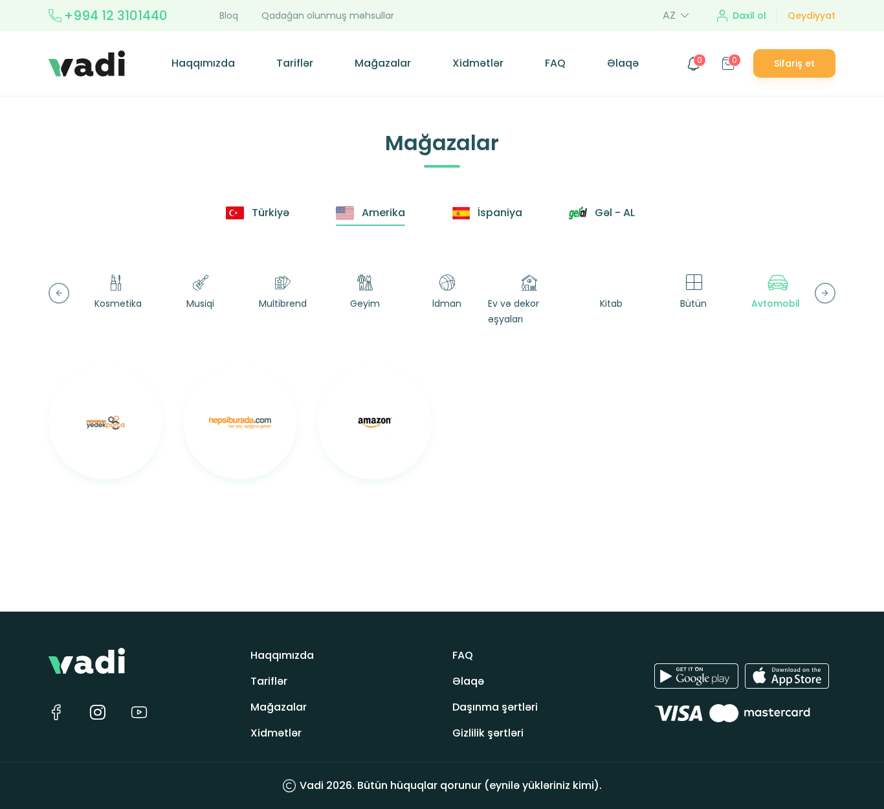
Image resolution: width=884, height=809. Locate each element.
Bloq (228, 15)
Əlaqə (623, 63)
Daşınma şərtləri (495, 707)
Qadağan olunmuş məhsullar (327, 15)
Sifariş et (794, 63)
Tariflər (294, 63)
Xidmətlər (477, 63)
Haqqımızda (203, 63)
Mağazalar (383, 63)
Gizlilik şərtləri (488, 733)
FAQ (555, 63)
